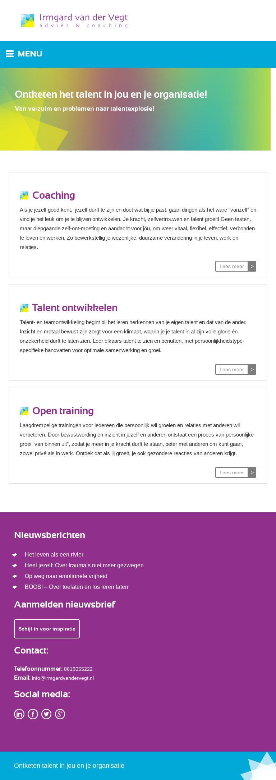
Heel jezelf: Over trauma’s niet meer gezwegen (84, 565)
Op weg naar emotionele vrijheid (66, 576)
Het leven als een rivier (54, 554)
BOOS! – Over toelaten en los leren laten (76, 587)
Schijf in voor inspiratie (46, 629)
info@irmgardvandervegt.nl (63, 678)
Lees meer (232, 266)
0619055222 (78, 669)
